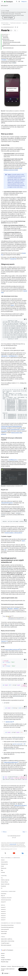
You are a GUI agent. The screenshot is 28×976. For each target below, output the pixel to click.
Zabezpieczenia (4, 864)
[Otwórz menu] (2, 1)
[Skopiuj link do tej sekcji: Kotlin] (5, 646)
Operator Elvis (9, 721)
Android (2, 860)
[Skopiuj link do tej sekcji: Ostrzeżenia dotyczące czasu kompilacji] (24, 604)
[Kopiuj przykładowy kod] (26, 319)
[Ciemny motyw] (24, 319)
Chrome (2, 955)
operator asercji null (18, 744)
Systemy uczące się (5, 879)
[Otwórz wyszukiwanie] (16, 1)
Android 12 (3, 917)
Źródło (2, 866)
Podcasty (3, 872)
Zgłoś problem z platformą (6, 939)
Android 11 (3, 919)
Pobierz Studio (4, 931)
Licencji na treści (13, 844)
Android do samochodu (6, 899)
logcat (12, 305)
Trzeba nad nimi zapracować (10, 762)
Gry (2, 877)
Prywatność (3, 886)
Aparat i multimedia (5, 884)
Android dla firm (4, 862)
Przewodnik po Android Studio (7, 925)
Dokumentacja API (5, 929)
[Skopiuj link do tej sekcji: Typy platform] (11, 758)
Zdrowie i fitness (4, 882)
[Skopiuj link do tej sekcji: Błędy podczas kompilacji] (16, 631)
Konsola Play (13, 258)
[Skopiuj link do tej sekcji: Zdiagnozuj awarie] (15, 264)
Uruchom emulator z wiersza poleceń (13, 532)
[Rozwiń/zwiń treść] (9, 34)
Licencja (9, 966)
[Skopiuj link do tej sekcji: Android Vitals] (10, 145)
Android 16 (3, 909)
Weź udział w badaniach (6, 945)
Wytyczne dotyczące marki (18, 966)
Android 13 (3, 915)
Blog (2, 870)
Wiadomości (3, 868)
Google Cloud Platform (6, 959)
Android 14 (3, 913)
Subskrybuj (23, 969)
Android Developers (5, 23)
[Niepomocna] (17, 27)
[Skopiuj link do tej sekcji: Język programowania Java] (18, 598)
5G (1, 888)
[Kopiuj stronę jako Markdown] (15, 30)
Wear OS (3, 895)
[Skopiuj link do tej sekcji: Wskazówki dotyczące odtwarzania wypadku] (7, 440)
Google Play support (5, 943)
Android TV (3, 901)
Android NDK (3, 933)
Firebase (3, 957)
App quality (4, 5)
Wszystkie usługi (4, 961)
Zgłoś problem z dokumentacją (7, 941)
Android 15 (3, 911)
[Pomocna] (15, 27)
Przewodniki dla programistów (7, 927)
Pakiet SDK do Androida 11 (20, 805)
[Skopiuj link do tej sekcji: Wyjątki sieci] (9, 490)
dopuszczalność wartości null (12, 649)
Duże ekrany (3, 893)
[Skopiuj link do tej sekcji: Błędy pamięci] (10, 457)
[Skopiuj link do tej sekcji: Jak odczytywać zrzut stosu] (19, 296)
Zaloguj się (23, 1)
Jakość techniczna (6, 24)
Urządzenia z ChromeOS (6, 897)
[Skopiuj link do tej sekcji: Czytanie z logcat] (12, 536)
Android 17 (3, 907)
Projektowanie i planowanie (15, 23)
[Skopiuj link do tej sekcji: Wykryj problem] (14, 134)
